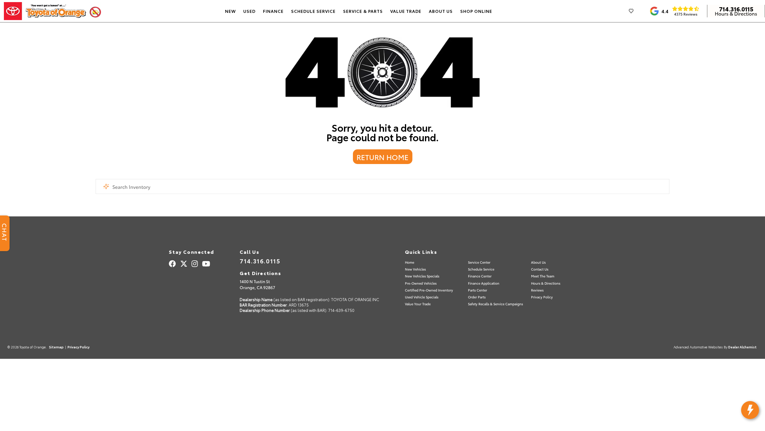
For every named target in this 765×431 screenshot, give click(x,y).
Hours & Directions (736, 13)
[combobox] (382, 186)
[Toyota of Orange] (52, 11)
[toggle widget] (750, 410)
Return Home (382, 157)
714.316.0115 (736, 8)
